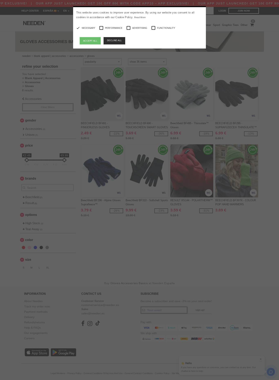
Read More (140, 17)
